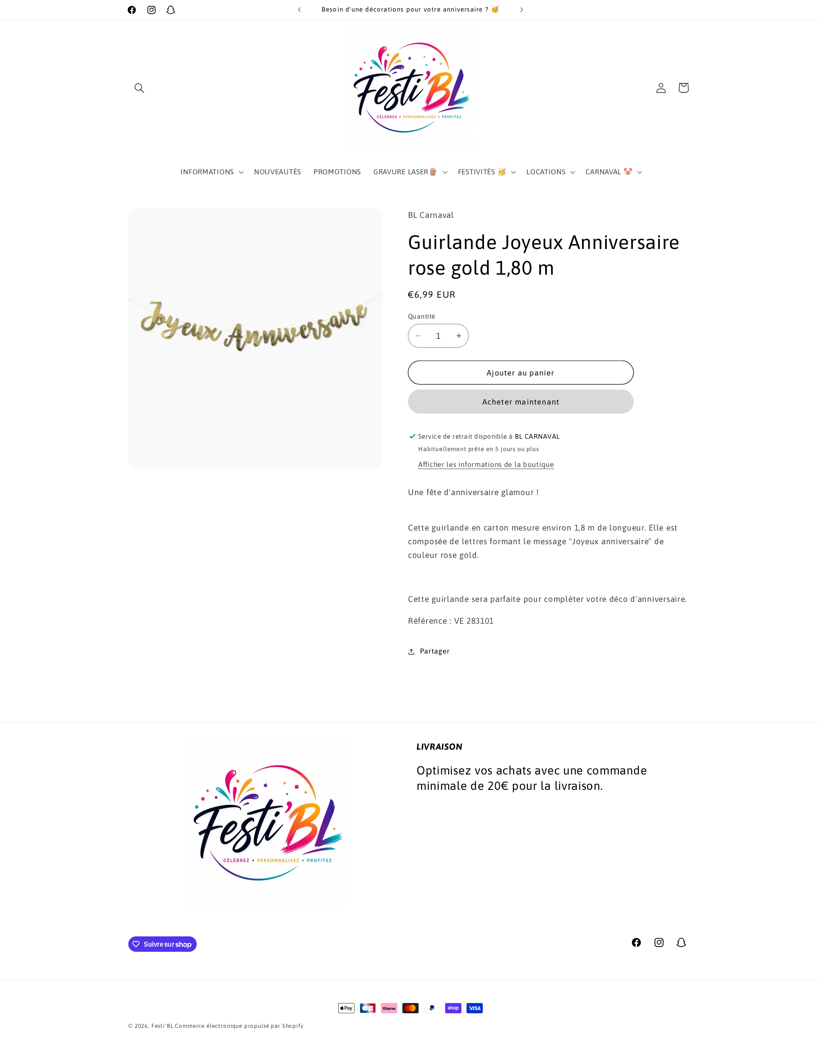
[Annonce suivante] (521, 10)
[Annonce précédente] (299, 10)
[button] (139, 87)
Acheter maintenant (521, 401)
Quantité (421, 316)
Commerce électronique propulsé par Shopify (239, 1026)
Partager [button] (434, 651)
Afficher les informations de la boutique (486, 464)
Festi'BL (162, 1026)
